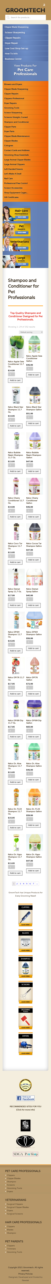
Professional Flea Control (16, 183)
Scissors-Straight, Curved (16, 117)
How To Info (11, 53)
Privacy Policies (25, 1274)
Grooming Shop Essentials (16, 155)
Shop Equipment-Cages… (16, 192)
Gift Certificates (11, 197)
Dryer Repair (11, 43)
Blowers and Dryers (13, 84)
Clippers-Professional (14, 98)
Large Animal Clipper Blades (17, 159)
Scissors (11, 1185)
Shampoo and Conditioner (16, 122)
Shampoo (11, 1181)
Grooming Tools (11, 108)
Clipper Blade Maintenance (17, 136)
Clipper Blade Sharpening (16, 27)
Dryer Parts (9, 131)
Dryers (10, 1191)
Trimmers (11, 1249)
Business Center (13, 58)
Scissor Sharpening (15, 32)
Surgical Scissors (15, 1214)
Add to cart (15, 380)
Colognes (8, 145)
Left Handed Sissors (13, 169)
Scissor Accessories (13, 188)
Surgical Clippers (15, 1204)
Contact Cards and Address (17, 150)
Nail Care (8, 178)
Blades (10, 1229)
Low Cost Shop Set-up (16, 48)
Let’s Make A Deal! (12, 174)
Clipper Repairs (13, 37)
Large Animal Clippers (14, 164)
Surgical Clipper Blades (18, 1207)
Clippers (11, 1175)
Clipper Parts (10, 127)
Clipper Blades (11, 141)
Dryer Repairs (10, 103)
